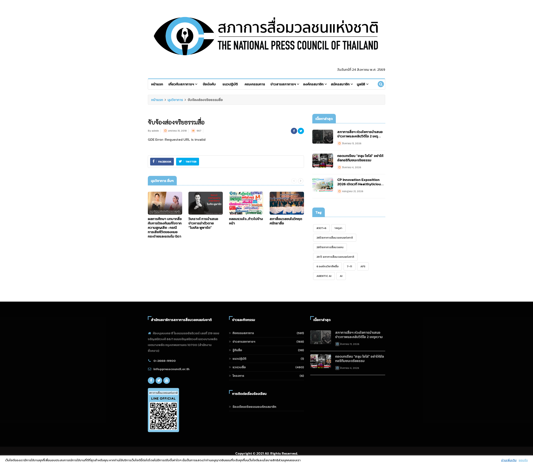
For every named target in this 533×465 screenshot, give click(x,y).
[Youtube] (166, 380)
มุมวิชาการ (175, 99)
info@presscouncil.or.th (171, 369)
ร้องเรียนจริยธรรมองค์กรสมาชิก (254, 406)
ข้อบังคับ (209, 84)
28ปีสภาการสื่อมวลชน (330, 247)
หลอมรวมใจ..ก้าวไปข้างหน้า (246, 221)
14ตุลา (338, 228)
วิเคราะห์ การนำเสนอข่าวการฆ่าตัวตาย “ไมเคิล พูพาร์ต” (203, 223)
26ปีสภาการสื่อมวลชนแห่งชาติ (334, 238)
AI (341, 276)
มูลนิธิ (361, 84)
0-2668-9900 (164, 360)
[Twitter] (159, 380)
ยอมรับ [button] (523, 460)
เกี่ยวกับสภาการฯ (181, 84)
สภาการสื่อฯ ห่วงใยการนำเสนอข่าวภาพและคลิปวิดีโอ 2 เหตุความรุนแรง (360, 136)
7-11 (349, 266)
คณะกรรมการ (255, 84)
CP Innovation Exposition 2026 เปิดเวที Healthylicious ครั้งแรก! (359, 184)
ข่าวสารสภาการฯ (283, 84)
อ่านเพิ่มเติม (509, 460)
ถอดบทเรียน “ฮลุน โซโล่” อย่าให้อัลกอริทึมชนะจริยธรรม (360, 158)
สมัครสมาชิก (340, 84)
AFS (362, 266)
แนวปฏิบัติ (230, 84)
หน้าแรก (157, 84)
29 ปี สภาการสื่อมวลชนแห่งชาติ (335, 257)
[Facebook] (151, 380)
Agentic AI (323, 276)
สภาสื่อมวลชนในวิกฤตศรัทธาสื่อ (286, 221)
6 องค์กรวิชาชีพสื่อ (327, 266)
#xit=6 (321, 228)
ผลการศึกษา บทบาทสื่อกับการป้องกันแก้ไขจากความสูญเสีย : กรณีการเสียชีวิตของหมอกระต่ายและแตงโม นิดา (165, 227)
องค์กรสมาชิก (313, 84)
